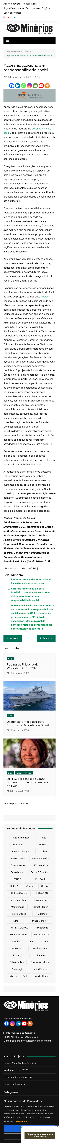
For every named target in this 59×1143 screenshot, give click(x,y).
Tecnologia (17, 969)
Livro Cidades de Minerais (17, 1076)
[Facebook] (11, 85)
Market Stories (40, 906)
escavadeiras (41, 865)
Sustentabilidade (40, 962)
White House (42, 976)
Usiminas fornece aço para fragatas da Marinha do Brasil (28, 723)
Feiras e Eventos (40, 872)
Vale (25, 976)
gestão (45, 886)
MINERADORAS (19, 927)
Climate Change (20, 851)
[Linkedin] (17, 85)
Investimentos (18, 900)
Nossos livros (30, 3)
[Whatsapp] (23, 85)
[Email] (35, 85)
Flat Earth (40, 879)
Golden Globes (19, 893)
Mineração (42, 927)
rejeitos (41, 955)
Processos (17, 948)
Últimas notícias (24, 773)
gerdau (30, 886)
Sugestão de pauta (13, 8)
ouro (31, 941)
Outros (45, 941)
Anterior (14, 638)
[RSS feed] (30, 1023)
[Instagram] (29, 85)
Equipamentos (18, 865)
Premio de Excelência (15, 1083)
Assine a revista (11, 3)
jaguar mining (41, 900)
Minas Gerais (39, 920)
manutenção (17, 906)
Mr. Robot (15, 941)
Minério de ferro (18, 934)
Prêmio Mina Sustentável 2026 (20, 1062)
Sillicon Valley (17, 962)
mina (15, 920)
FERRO (17, 879)
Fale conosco (33, 8)
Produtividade (40, 948)
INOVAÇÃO (42, 893)
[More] (47, 85)
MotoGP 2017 (41, 934)
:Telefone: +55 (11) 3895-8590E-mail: (27, 1036)
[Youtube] (41, 85)
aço (44, 837)
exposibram (16, 872)
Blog (39, 77)
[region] (29, 1119)
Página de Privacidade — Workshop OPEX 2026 (24, 666)
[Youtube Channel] (24, 1023)
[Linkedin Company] (18, 1023)
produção (18, 955)
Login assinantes (12, 12)
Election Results (40, 858)
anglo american (21, 837)
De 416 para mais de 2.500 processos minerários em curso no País (28, 782)
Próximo (44, 638)
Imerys (45, 296)
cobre (44, 851)
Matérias (42, 913)
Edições (46, 8)
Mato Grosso (19, 913)
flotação (14, 886)
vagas (13, 976)
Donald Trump (17, 858)
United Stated (40, 969)
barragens (18, 844)
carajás (42, 844)
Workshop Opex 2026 (15, 1069)
